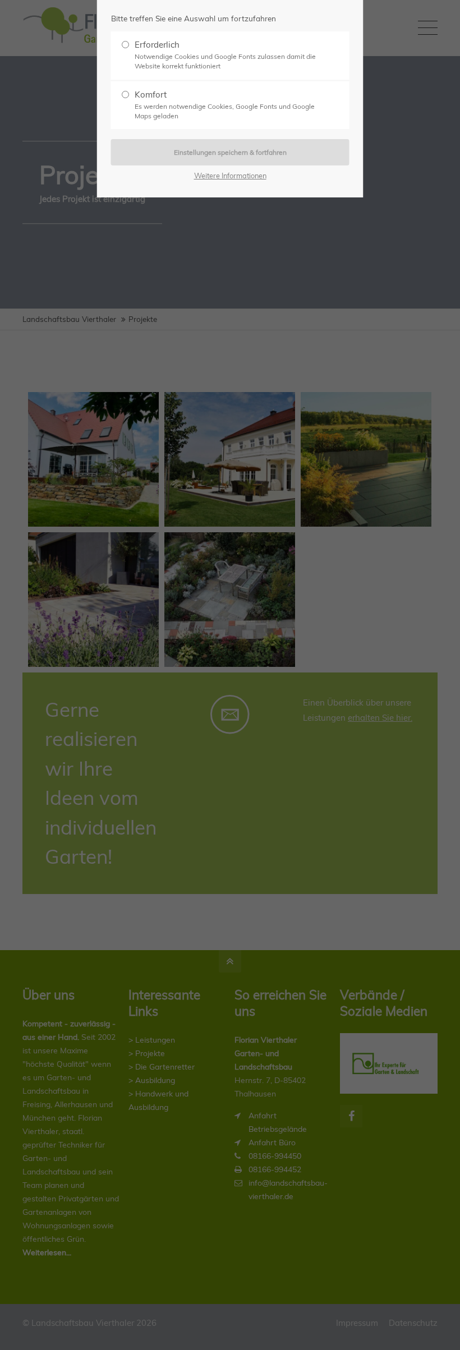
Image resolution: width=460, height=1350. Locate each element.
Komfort (225, 104)
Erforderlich (225, 54)
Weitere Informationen (230, 175)
